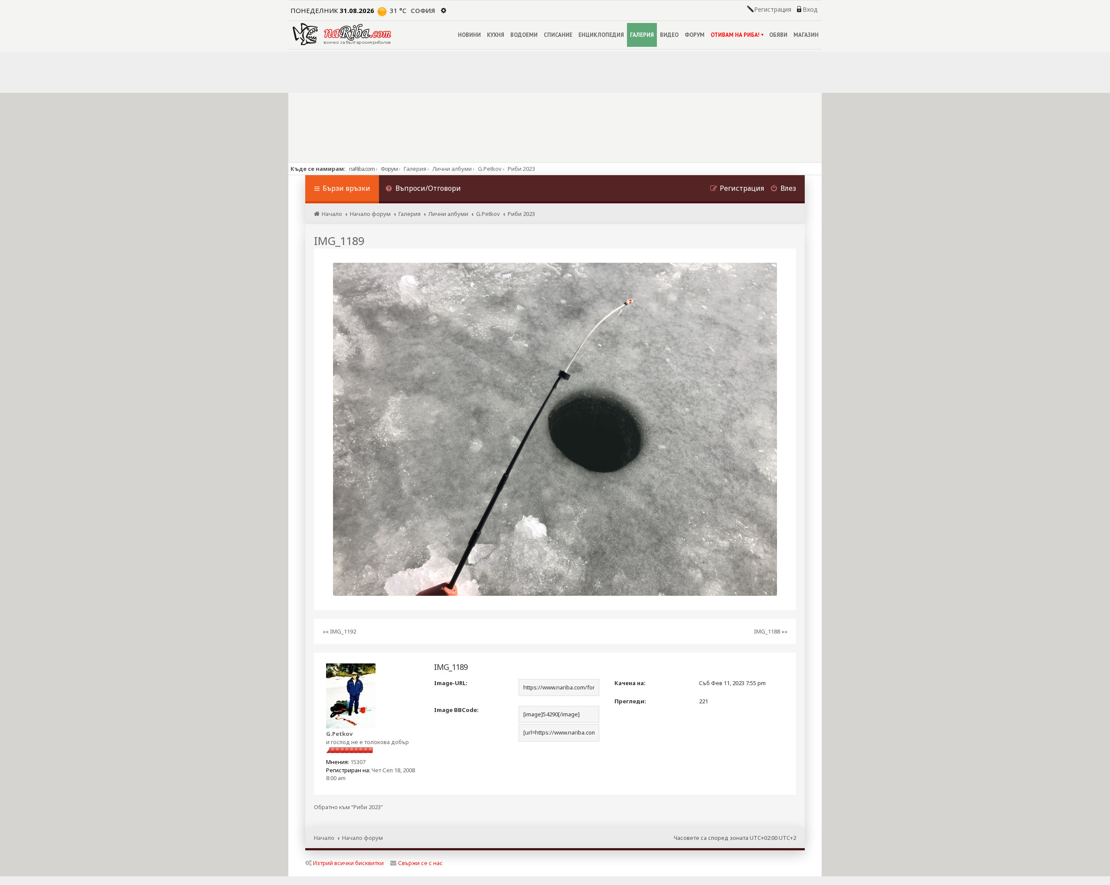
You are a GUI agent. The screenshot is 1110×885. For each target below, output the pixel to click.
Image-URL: (450, 683)
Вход (810, 9)
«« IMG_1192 (339, 631)
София (423, 10)
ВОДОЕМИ (524, 35)
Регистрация (772, 9)
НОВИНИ (469, 35)
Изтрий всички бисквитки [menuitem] (348, 863)
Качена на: (630, 683)
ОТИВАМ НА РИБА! (735, 35)
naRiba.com (362, 169)
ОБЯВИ (778, 35)
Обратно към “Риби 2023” (348, 807)
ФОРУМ (695, 35)
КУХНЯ (495, 35)
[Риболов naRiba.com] (342, 34)
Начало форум (362, 838)
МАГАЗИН (806, 35)
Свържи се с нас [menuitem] (420, 863)
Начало (324, 838)
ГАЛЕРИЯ (642, 35)
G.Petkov (339, 734)
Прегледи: (630, 701)
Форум (389, 169)
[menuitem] (423, 189)
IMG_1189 (339, 240)
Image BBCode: (456, 710)
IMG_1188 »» (770, 631)
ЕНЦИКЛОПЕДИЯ (601, 35)
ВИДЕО (669, 35)
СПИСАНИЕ (558, 35)
